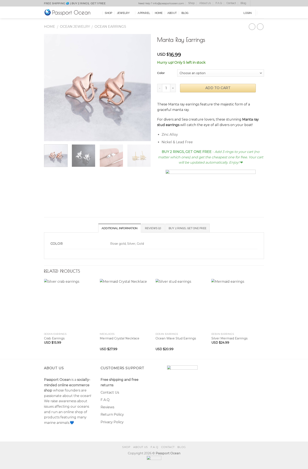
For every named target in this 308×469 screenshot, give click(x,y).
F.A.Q (219, 3)
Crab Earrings (54, 338)
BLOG (185, 12)
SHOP (108, 12)
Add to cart (217, 88)
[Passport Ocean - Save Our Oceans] (67, 12)
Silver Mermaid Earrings (229, 338)
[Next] (143, 87)
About (172, 12)
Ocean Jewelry (75, 27)
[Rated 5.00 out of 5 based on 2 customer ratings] (210, 48)
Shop (191, 3)
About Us (205, 3)
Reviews (107, 407)
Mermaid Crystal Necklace (119, 338)
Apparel (144, 12)
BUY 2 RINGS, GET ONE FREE (187, 228)
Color (161, 73)
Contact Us (110, 392)
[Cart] (262, 12)
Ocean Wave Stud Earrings (175, 338)
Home (159, 12)
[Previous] (51, 87)
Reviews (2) (153, 228)
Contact (231, 3)
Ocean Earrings (110, 27)
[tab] (119, 228)
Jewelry (123, 12)
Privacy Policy (112, 422)
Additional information (120, 228)
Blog (243, 3)
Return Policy (112, 414)
